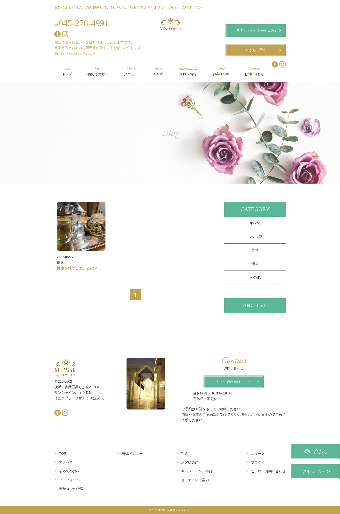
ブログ (256, 462)
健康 (255, 264)
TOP (62, 454)
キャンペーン (315, 472)
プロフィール (69, 480)
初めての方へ (69, 471)
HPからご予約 (255, 50)
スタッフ (255, 237)
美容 (255, 250)
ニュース (258, 454)
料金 (184, 454)
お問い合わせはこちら (233, 382)
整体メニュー (132, 454)
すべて (255, 223)
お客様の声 (189, 462)
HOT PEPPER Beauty (257, 30)
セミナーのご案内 (195, 480)
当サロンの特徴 (71, 489)
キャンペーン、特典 (196, 471)
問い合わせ (316, 452)
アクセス (66, 462)
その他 (255, 277)
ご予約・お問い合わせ (268, 471)
